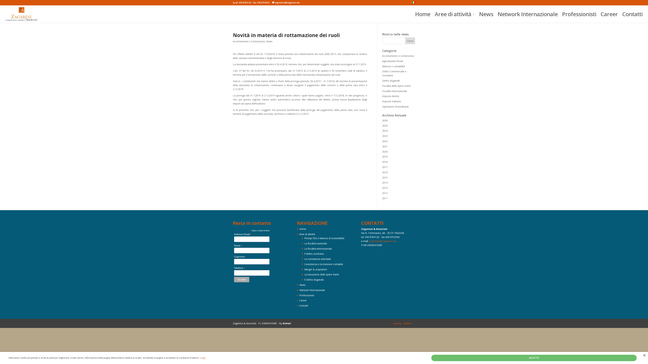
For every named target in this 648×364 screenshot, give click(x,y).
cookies (407, 323)
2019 (385, 156)
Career (609, 15)
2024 (385, 130)
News (486, 15)
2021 (385, 146)
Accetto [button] (534, 357)
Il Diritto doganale (314, 279)
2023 (385, 136)
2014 (385, 182)
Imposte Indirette (391, 101)
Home (422, 15)
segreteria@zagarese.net (382, 241)
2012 (385, 193)
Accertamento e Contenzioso (249, 41)
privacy (397, 323)
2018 (385, 161)
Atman (287, 323)
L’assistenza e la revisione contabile (323, 264)
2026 (385, 120)
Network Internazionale (528, 15)
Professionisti (579, 15)
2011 (385, 198)
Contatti (632, 15)
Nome (238, 245)
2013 (385, 187)
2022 (385, 141)
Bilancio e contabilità (393, 66)
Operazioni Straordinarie (395, 106)
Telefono (239, 268)
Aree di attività (453, 15)
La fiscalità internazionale (318, 248)
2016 (385, 172)
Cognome (240, 256)
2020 (385, 151)
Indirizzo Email (242, 234)
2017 (385, 167)
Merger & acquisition (315, 269)
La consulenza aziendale (317, 259)
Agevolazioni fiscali (392, 61)
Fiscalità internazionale (394, 91)
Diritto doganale (391, 80)
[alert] (324, 358)
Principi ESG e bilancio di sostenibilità (324, 238)
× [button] (644, 355)
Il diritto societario (314, 253)
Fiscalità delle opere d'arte (396, 85)
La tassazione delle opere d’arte (321, 274)
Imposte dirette (390, 96)
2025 (385, 125)
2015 (385, 177)
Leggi (203, 357)
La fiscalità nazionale (315, 243)
